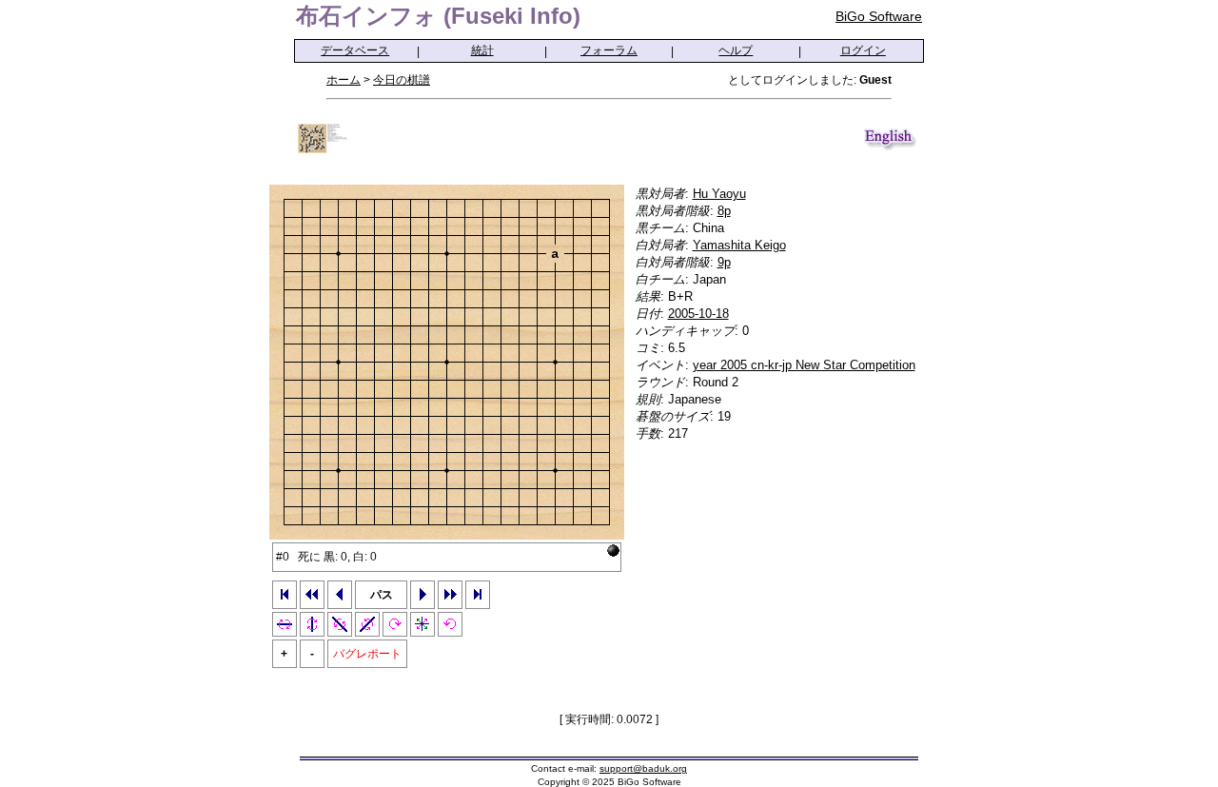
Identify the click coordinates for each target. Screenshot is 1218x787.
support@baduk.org (643, 768)
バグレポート (367, 653)
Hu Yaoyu (719, 194)
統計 (482, 50)
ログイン (863, 50)
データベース (355, 50)
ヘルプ (735, 50)
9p (724, 262)
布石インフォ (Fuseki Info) (438, 16)
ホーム (343, 80)
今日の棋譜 (401, 80)
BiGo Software (878, 16)
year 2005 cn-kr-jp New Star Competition (804, 365)
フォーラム (609, 50)
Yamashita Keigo (739, 245)
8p (724, 211)
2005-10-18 (698, 313)
